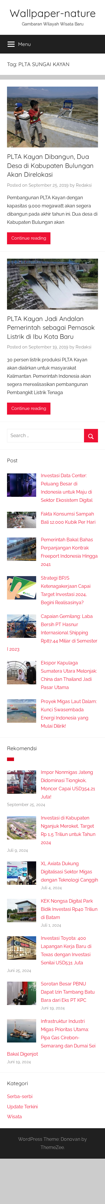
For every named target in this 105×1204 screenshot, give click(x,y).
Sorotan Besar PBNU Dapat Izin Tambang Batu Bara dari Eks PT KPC (68, 992)
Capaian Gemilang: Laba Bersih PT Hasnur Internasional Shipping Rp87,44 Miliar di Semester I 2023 (52, 633)
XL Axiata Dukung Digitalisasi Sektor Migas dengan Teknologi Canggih (69, 872)
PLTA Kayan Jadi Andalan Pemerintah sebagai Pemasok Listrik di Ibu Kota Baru (51, 328)
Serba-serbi (19, 1096)
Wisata (14, 1116)
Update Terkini (22, 1106)
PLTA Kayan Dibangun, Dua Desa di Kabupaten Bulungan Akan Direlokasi (50, 165)
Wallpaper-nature (53, 13)
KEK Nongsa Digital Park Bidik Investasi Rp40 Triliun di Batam (69, 909)
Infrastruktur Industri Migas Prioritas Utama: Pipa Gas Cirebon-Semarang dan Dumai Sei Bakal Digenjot (51, 1037)
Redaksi (84, 185)
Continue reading (28, 238)
